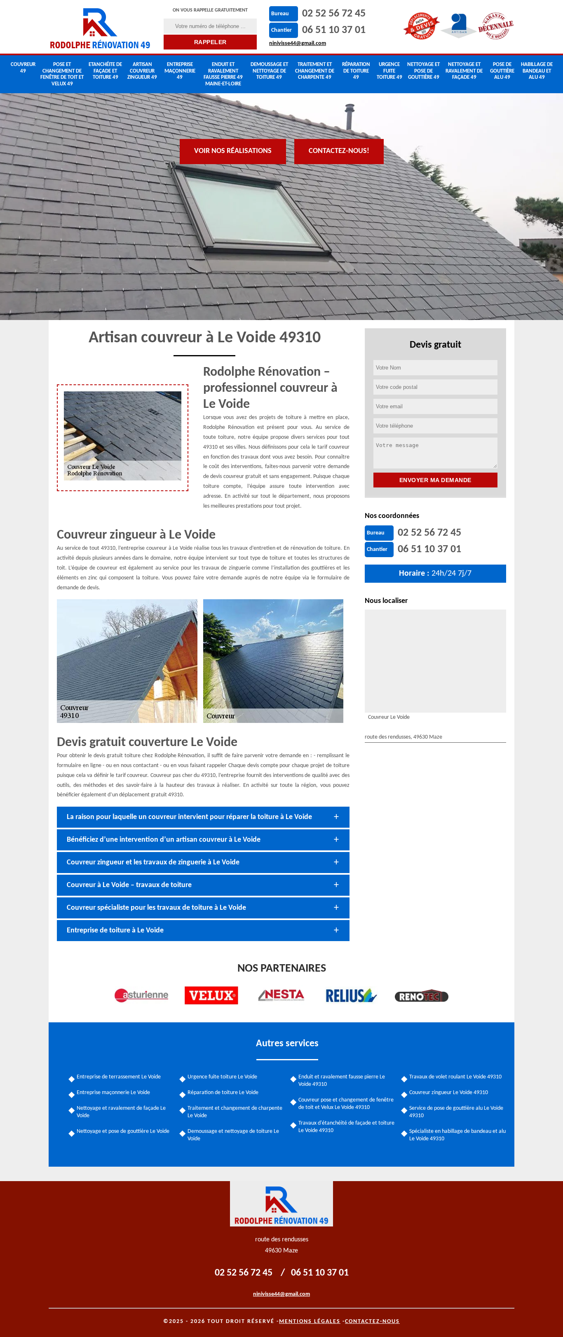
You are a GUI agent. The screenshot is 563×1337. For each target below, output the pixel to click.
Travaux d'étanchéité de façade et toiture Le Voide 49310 (346, 1127)
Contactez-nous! (339, 151)
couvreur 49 (23, 68)
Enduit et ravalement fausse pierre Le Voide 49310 (341, 1080)
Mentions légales (309, 1321)
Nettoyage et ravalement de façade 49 (464, 71)
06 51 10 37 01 (334, 30)
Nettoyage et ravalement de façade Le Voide (121, 1112)
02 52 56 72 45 (334, 13)
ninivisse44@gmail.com (297, 43)
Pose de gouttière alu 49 (502, 71)
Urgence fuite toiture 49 (389, 71)
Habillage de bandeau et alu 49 (537, 71)
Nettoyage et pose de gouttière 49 (423, 71)
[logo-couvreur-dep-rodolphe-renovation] (101, 27)
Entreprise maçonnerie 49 (179, 71)
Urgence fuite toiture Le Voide (222, 1077)
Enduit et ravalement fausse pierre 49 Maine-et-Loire (223, 74)
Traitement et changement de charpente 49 (314, 71)
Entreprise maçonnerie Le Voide (113, 1093)
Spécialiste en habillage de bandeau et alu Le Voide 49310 (457, 1135)
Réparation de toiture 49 (356, 71)
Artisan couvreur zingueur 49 (142, 71)
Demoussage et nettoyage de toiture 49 (269, 71)
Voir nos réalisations (233, 151)
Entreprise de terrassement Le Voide (119, 1077)
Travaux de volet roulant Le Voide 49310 (455, 1077)
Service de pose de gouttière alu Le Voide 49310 (456, 1112)
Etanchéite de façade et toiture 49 (105, 71)
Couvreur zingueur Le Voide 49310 (448, 1093)
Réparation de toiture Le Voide (223, 1093)
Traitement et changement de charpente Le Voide (235, 1112)
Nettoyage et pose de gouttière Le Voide (123, 1131)
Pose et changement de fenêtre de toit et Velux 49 (62, 74)
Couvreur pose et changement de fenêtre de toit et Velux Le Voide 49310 (346, 1104)
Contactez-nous (372, 1321)
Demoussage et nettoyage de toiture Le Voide (233, 1135)
